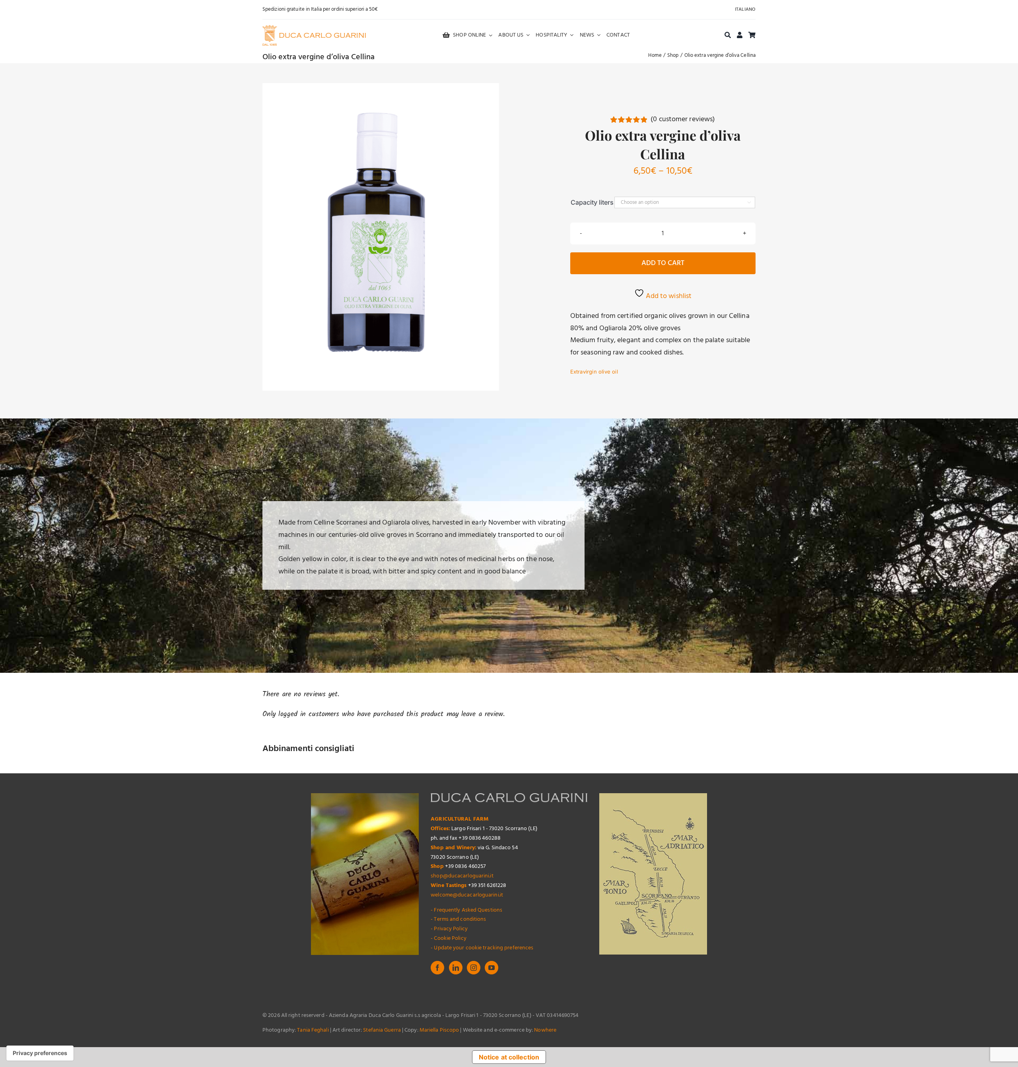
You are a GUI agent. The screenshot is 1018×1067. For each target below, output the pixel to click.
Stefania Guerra (382, 1030)
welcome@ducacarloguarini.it (467, 895)
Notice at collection (509, 1057)
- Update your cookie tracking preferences (482, 948)
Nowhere (545, 1030)
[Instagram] (473, 967)
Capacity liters (592, 202)
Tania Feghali (312, 1030)
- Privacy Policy (449, 928)
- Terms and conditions (458, 919)
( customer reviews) (683, 119)
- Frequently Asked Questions (466, 910)
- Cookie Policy (448, 938)
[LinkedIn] (455, 967)
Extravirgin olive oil (594, 371)
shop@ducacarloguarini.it (462, 876)
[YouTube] (491, 967)
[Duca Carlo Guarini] (314, 28)
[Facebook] (437, 967)
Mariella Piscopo (439, 1030)
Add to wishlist (668, 296)
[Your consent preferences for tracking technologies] (40, 1053)
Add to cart (662, 263)
